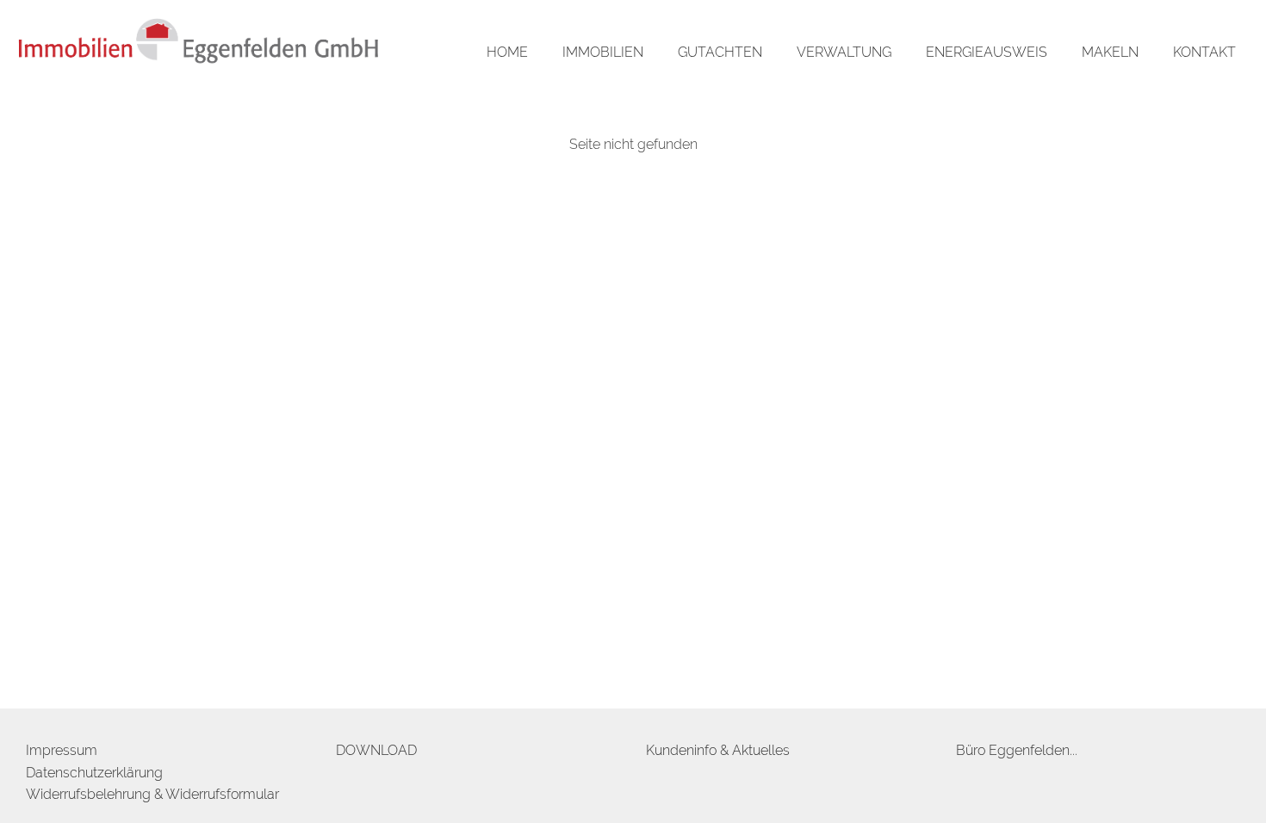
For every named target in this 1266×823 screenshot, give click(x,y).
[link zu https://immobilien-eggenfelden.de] (198, 45)
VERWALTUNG (844, 52)
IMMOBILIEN (602, 52)
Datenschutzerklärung (94, 772)
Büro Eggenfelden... (1016, 750)
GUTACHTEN (720, 52)
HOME (507, 52)
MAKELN (1110, 52)
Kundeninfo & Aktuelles (718, 750)
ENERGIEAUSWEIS (986, 52)
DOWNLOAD (376, 750)
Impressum (61, 750)
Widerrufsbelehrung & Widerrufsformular (152, 794)
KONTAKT (1204, 52)
